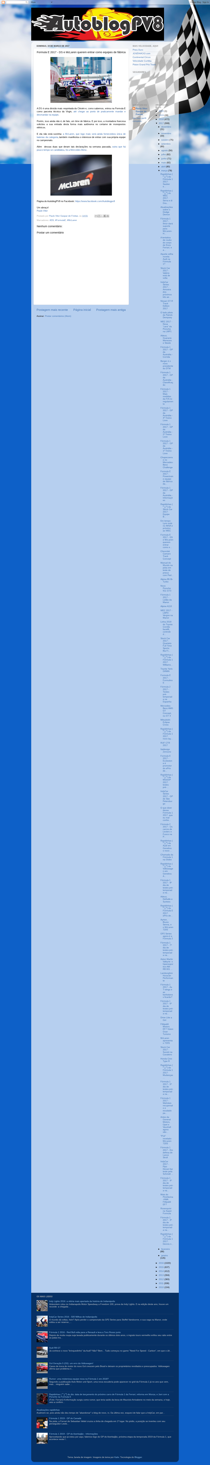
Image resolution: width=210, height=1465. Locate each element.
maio (164, 162)
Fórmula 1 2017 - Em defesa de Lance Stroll (166, 1152)
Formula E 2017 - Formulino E (166, 679)
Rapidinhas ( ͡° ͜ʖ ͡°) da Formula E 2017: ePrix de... (166, 911)
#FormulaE (60, 220)
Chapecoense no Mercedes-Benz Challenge (166, 462)
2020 (161, 111)
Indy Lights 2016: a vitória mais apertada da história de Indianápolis (82, 1301)
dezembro (166, 127)
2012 (161, 1279)
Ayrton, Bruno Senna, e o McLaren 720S (166, 925)
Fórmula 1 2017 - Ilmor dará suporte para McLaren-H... (166, 226)
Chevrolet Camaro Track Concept (165, 555)
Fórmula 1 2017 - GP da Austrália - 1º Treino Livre (166, 447)
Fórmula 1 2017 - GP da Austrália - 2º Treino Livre (166, 430)
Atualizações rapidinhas (48, 1410)
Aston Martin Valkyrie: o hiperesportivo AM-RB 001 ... (166, 964)
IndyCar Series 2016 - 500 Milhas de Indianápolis (73, 1317)
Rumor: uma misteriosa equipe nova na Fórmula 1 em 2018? (79, 1379)
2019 (161, 115)
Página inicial (82, 309)
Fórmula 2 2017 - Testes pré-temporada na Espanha (166, 694)
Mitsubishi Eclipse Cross (165, 722)
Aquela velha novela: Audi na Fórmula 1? (166, 259)
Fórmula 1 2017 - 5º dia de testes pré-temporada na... (166, 1087)
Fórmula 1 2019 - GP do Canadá (65, 1418)
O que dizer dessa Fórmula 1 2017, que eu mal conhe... (166, 814)
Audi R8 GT (55, 1348)
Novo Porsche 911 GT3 (165, 588)
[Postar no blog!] (99, 216)
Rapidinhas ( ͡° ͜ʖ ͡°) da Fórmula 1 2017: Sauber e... (166, 180)
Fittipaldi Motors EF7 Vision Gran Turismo (166, 1029)
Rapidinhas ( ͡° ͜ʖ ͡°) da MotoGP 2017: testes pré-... (166, 781)
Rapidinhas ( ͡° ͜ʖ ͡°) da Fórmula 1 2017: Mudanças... (166, 1071)
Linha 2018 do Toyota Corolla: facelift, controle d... (166, 628)
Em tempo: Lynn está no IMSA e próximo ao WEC (166, 526)
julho (163, 154)
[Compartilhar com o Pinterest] (107, 216)
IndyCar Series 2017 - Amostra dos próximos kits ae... (166, 289)
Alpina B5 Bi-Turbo (166, 580)
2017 (161, 123)
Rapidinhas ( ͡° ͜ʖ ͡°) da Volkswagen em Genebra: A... (166, 870)
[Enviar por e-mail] (96, 216)
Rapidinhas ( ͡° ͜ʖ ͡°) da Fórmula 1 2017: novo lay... (166, 734)
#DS (52, 220)
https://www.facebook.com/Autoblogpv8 (95, 201)
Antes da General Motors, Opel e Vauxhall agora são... (165, 1124)
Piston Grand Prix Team (144, 64)
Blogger (138, 1457)
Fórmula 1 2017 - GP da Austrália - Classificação (166, 378)
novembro (166, 133)
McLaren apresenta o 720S (166, 1040)
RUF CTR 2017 (165, 744)
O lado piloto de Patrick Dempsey (166, 315)
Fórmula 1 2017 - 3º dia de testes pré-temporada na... (166, 1223)
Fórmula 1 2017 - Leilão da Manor (166, 598)
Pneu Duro (138, 50)
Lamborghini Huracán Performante (166, 977)
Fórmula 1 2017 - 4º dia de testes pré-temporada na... (166, 1184)
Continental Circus (142, 57)
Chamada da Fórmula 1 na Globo (166, 857)
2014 (161, 1271)
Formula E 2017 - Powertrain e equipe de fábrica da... (166, 477)
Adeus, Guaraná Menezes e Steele (166, 339)
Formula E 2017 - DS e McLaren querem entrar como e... (166, 541)
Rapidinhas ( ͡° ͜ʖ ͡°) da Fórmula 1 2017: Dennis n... (166, 1239)
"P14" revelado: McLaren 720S (166, 1140)
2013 (161, 1275)
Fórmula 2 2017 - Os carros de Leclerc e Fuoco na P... (166, 830)
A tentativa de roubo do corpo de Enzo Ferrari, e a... (166, 243)
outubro (165, 140)
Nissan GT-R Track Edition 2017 (166, 305)
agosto (164, 150)
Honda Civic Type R (166, 1060)
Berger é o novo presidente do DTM (166, 365)
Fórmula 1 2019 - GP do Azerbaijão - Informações (73, 1434)
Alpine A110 (166, 606)
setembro (165, 144)
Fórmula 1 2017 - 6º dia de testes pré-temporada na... (166, 1007)
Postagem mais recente (52, 309)
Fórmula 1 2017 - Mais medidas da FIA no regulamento (166, 396)
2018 (161, 119)
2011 (161, 1283)
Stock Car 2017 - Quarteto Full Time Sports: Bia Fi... (166, 644)
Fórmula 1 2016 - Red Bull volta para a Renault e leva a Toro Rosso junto (85, 1332)
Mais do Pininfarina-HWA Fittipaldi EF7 (166, 1199)
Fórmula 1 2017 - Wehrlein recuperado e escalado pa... (166, 1105)
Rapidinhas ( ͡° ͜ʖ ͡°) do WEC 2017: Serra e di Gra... (166, 197)
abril (163, 166)
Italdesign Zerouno (165, 750)
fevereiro (165, 1249)
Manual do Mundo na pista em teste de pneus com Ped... (166, 569)
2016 (161, 1263)
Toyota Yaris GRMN (166, 670)
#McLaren (72, 220)
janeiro (164, 1255)
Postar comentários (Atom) (58, 316)
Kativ (116, 1457)
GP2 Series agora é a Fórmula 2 (166, 936)
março (164, 170)
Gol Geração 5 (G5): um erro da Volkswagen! (71, 1363)
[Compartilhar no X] (101, 216)
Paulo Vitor (42, 211)
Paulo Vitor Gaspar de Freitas (141, 111)
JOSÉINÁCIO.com (141, 53)
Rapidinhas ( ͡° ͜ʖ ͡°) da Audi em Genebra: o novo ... (166, 846)
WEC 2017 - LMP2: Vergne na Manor (166, 614)
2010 (161, 1287)
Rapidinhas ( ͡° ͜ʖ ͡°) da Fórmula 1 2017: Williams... (166, 660)
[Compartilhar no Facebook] (104, 216)
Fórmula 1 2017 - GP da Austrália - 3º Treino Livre (166, 414)
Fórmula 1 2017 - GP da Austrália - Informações (166, 494)
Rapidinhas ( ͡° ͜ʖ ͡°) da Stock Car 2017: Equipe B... (166, 510)
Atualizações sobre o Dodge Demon (166, 211)
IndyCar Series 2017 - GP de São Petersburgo (166, 797)
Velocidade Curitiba (142, 61)
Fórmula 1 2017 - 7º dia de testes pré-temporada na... (166, 949)
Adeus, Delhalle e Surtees (166, 899)
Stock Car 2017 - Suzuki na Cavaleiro (166, 1051)
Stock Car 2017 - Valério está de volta (165, 273)
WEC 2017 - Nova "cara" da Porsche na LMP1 (166, 326)
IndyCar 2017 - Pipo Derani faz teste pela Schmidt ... (166, 1167)
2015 (161, 1267)
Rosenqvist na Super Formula (166, 1211)
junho (164, 158)
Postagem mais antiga (111, 309)
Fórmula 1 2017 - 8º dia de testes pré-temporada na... (166, 886)
